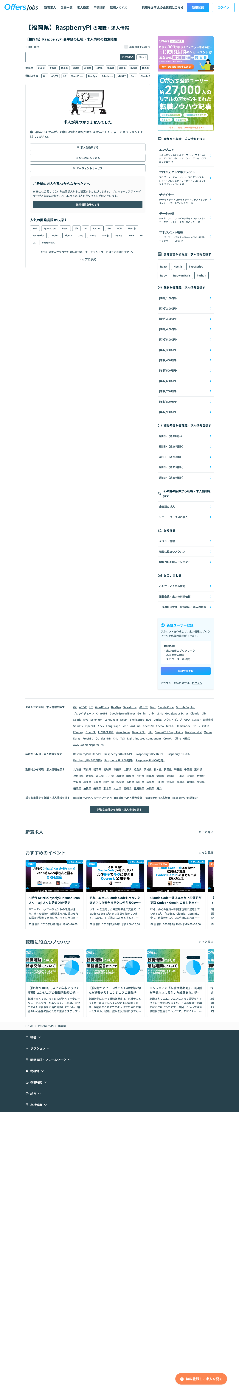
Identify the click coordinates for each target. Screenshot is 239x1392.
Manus (208, 732)
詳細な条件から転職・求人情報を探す (119, 809)
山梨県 (130, 776)
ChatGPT (101, 713)
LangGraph (113, 726)
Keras (76, 738)
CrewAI (167, 738)
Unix (151, 713)
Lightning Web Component (144, 738)
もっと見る (206, 832)
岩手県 (64, 67)
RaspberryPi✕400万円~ (118, 754)
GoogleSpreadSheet (122, 713)
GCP (119, 228)
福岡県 (77, 788)
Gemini (141, 713)
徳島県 (170, 782)
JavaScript (38, 235)
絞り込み (129, 57)
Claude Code (147, 75)
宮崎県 (127, 788)
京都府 (201, 776)
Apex (101, 726)
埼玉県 (178, 769)
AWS (34, 228)
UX (34, 242)
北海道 (41, 67)
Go (109, 228)
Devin (124, 719)
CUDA (205, 726)
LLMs (159, 713)
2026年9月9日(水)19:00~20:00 (59, 924)
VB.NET (122, 75)
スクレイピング (173, 719)
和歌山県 (108, 782)
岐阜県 (150, 776)
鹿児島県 (139, 788)
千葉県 (188, 769)
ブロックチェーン (83, 713)
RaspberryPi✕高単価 (157, 797)
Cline (178, 738)
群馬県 (145, 67)
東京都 (198, 769)
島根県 (130, 782)
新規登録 (198, 7)
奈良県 (97, 782)
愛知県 (170, 776)
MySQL (119, 235)
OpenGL (90, 726)
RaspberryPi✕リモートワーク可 (92, 797)
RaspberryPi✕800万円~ (118, 760)
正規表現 (208, 719)
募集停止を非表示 (139, 47)
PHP (131, 235)
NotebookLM (193, 732)
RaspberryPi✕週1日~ (185, 797)
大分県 (117, 788)
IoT (64, 75)
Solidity (78, 726)
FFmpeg (78, 732)
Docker (54, 235)
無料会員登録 (185, 671)
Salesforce (107, 75)
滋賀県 (191, 776)
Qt (97, 738)
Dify (204, 713)
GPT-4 (169, 726)
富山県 (100, 776)
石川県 (110, 776)
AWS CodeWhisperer (86, 745)
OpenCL (91, 732)
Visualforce (123, 732)
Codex (158, 719)
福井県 (120, 776)
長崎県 (97, 788)
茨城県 (122, 67)
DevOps (92, 75)
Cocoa (160, 726)
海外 (159, 788)
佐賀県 (87, 788)
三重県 (180, 776)
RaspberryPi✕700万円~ (87, 760)
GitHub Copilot (185, 707)
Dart (133, 75)
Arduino (135, 726)
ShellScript (137, 719)
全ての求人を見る (89, 158)
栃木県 (134, 67)
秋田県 (87, 67)
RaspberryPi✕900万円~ (150, 760)
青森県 (52, 67)
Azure (93, 235)
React (65, 228)
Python (97, 228)
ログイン (223, 7)
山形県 (99, 67)
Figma (68, 235)
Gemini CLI (138, 732)
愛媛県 (191, 782)
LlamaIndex (183, 726)
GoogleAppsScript (176, 713)
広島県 (150, 782)
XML (115, 738)
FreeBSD (88, 738)
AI (85, 228)
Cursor (196, 719)
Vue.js (105, 235)
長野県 (140, 776)
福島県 (110, 67)
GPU (187, 719)
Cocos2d (148, 726)
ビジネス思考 (106, 732)
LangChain (111, 719)
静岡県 (160, 776)
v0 (102, 745)
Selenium (96, 719)
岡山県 (140, 782)
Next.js (132, 228)
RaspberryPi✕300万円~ (87, 754)
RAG (85, 719)
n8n (150, 732)
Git (44, 75)
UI (141, 235)
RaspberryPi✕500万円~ (150, 754)
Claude (194, 713)
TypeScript (50, 228)
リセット (142, 57)
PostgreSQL (48, 242)
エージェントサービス (89, 168)
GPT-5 (196, 726)
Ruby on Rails (181, 275)
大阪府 (77, 782)
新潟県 (90, 776)
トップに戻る (88, 259)
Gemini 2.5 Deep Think (169, 732)
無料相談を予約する (88, 204)
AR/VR (54, 75)
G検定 (186, 738)
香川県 (180, 782)
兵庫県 (87, 782)
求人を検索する (89, 147)
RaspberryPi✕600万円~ (181, 754)
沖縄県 (150, 788)
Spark (77, 719)
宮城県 (76, 67)
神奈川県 (78, 776)
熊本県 (107, 788)
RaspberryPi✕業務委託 (128, 797)
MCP (125, 726)
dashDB (106, 738)
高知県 (201, 782)
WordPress (77, 75)
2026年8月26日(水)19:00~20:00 (121, 924)
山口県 (160, 782)
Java (80, 235)
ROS (148, 719)
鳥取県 (120, 782)
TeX (122, 738)
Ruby (163, 275)
